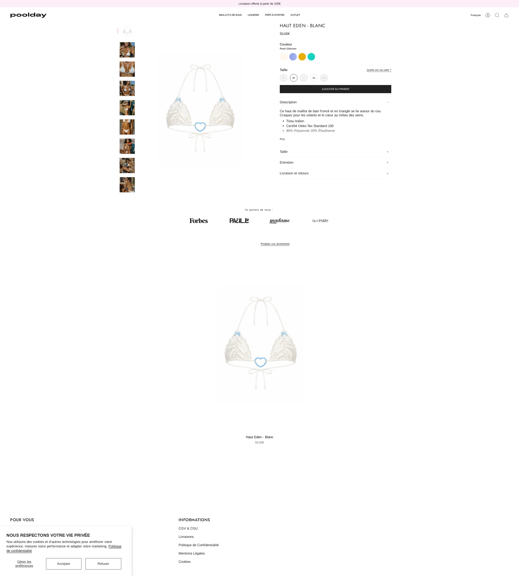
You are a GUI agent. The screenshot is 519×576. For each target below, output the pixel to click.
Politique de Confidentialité (199, 545)
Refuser (103, 564)
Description (288, 102)
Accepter (63, 564)
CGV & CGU (188, 528)
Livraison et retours (294, 173)
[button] (230, 15)
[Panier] (506, 15)
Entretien (286, 162)
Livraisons (186, 537)
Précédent (139, 108)
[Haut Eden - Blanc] (260, 343)
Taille (283, 152)
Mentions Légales (192, 553)
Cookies (185, 562)
